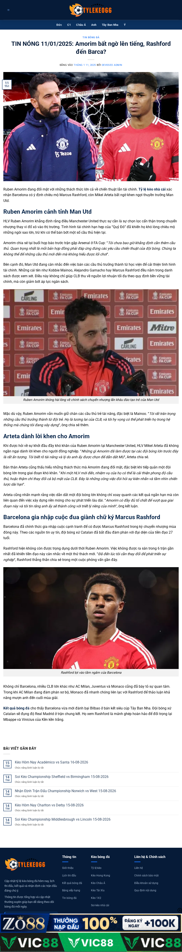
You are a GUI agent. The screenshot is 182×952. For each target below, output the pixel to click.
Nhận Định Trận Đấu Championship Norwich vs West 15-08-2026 (65, 791)
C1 (69, 24)
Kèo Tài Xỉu (98, 890)
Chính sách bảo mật (146, 875)
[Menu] (8, 10)
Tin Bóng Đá (91, 37)
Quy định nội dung (145, 890)
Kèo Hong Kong (100, 875)
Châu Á (81, 24)
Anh (94, 24)
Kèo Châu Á (98, 883)
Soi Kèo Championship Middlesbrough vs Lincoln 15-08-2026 (63, 819)
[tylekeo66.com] (91, 10)
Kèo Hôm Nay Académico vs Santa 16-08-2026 (51, 762)
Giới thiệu (67, 868)
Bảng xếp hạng (71, 890)
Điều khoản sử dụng (146, 883)
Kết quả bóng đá (72, 883)
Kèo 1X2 (96, 898)
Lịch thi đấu (69, 875)
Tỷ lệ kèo (96, 868)
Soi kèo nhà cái (100, 905)
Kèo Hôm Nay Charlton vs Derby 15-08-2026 (49, 805)
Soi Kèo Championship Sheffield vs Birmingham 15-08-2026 (62, 777)
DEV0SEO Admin (112, 65)
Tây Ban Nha (110, 24)
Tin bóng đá (69, 898)
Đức (59, 24)
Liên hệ (138, 868)
